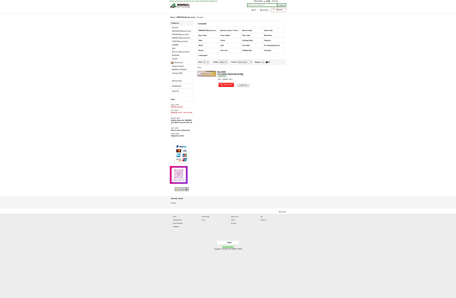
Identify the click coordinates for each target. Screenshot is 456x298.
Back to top (282, 211)
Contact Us (263, 220)
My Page (233, 223)
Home (174, 216)
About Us (175, 91)
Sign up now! (264, 10)
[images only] (263, 62)
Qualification (176, 86)
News (203, 220)
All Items (175, 27)
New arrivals (205, 216)
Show (200, 62)
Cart (261, 216)
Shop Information (178, 223)
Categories (176, 226)
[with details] (268, 62)
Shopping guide (177, 220)
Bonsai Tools (177, 81)
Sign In (254, 10)
